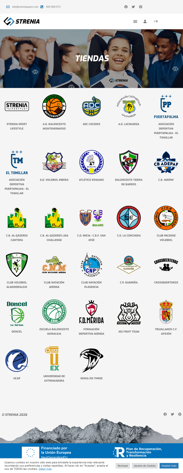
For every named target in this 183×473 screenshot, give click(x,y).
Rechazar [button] (123, 465)
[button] (135, 21)
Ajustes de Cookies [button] (145, 465)
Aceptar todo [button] (169, 465)
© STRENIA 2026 (14, 415)
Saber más (45, 468)
